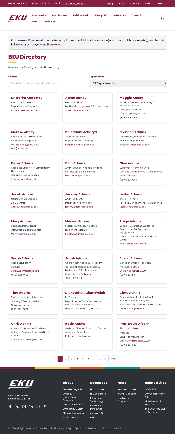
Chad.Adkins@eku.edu (132, 308)
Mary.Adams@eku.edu (23, 233)
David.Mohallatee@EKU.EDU (135, 340)
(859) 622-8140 (73, 278)
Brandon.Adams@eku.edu (134, 144)
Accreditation (70, 417)
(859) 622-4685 (19, 274)
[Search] (163, 18)
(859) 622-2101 (128, 274)
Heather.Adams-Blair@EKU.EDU (82, 308)
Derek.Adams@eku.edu (24, 179)
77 (105, 358)
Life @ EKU (102, 15)
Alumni (136, 15)
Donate (134, 3)
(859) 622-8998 (128, 117)
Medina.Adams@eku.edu (79, 233)
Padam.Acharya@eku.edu (80, 144)
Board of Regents (72, 389)
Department (96, 76)
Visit (121, 3)
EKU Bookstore (98, 393)
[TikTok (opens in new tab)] (44, 406)
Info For (50, 21)
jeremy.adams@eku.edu (79, 206)
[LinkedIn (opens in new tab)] (31, 406)
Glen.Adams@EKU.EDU (132, 175)
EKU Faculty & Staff (73, 408)
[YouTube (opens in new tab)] (38, 406)
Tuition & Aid (81, 15)
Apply (110, 3)
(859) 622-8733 (19, 148)
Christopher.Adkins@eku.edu (27, 339)
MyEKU (148, 3)
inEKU (161, 3)
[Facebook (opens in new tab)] (10, 406)
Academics (38, 15)
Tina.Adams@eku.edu (23, 305)
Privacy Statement (111, 428)
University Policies (73, 404)
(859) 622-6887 (19, 309)
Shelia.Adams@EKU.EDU (133, 270)
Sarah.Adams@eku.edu (78, 274)
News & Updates (127, 389)
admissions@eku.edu (73, 3)
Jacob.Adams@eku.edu (24, 206)
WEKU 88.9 (150, 389)
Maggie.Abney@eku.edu (133, 113)
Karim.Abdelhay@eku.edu (25, 110)
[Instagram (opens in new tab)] (24, 406)
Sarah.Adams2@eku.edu (25, 270)
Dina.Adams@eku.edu (77, 175)
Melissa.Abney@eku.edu (24, 144)
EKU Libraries (97, 389)
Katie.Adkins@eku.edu (77, 336)
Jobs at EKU (96, 413)
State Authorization (73, 413)
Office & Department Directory (69, 397)
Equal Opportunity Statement (83, 428)
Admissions (59, 15)
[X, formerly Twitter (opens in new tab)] (17, 406)
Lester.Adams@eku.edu (133, 206)
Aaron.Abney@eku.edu (78, 110)
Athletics (120, 15)
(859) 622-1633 (128, 344)
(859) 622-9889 (128, 179)
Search (12, 76)
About (35, 21)
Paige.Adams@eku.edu (133, 243)
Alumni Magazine (127, 393)
